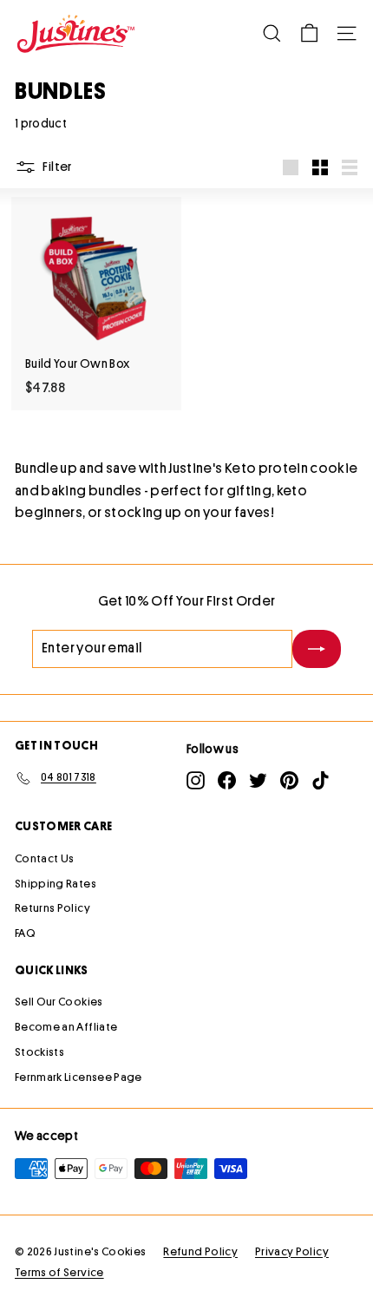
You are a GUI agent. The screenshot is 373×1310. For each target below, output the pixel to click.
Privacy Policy (292, 1251)
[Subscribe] (316, 649)
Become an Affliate (66, 1026)
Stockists (39, 1052)
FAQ (25, 933)
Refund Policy (200, 1251)
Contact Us (45, 858)
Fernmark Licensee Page (78, 1077)
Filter (56, 167)
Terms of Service (59, 1272)
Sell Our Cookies (59, 1001)
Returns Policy (52, 908)
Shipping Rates (55, 883)
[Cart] (309, 33)
